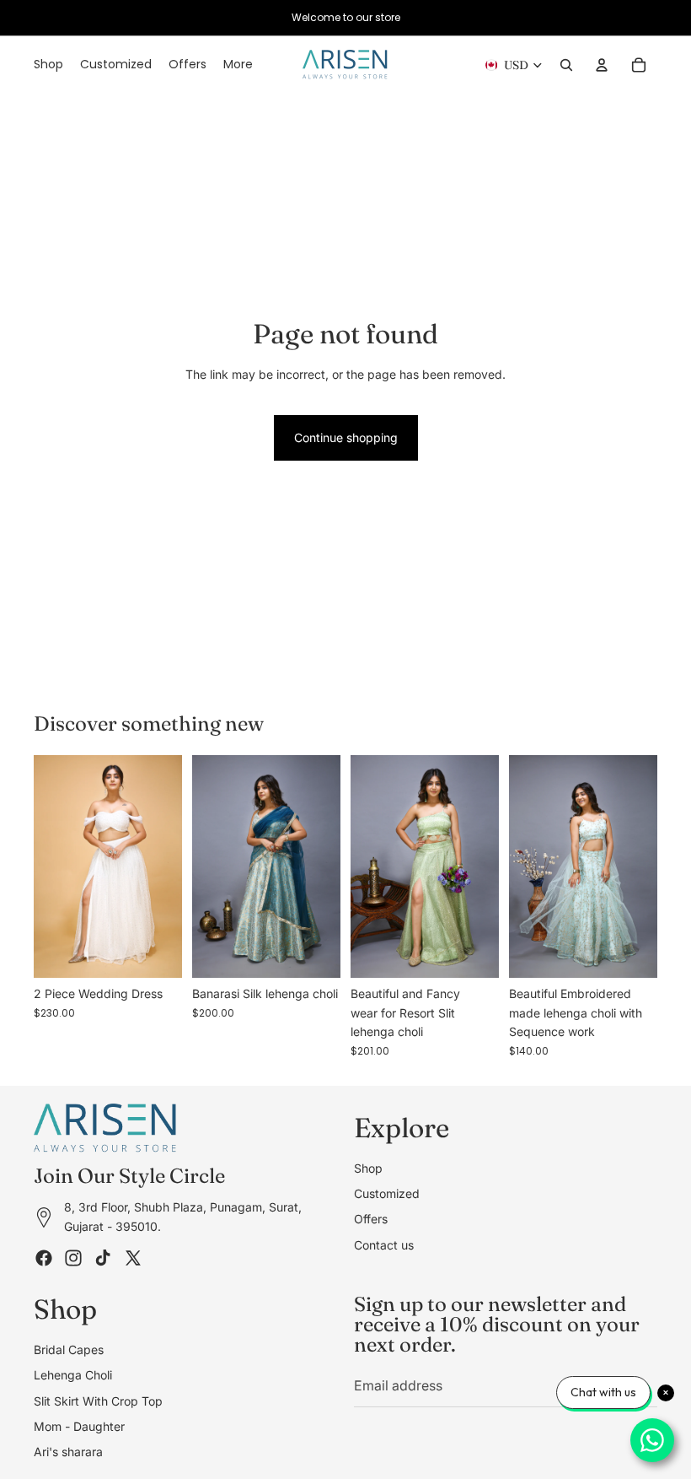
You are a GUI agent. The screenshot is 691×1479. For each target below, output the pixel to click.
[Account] (601, 65)
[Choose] (156, 952)
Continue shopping (346, 437)
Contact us (384, 1244)
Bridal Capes (69, 1348)
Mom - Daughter (79, 1425)
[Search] (566, 65)
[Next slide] (163, 866)
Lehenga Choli (73, 1375)
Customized (387, 1192)
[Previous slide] (52, 866)
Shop (368, 1167)
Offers (371, 1219)
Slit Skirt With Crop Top (98, 1400)
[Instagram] (73, 1258)
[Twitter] (133, 1258)
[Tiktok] (103, 1258)
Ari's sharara (68, 1451)
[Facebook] (44, 1258)
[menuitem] (238, 65)
